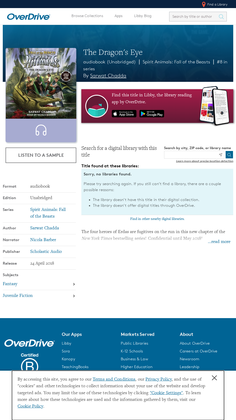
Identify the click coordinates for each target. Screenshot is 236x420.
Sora (66, 351)
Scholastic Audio (46, 252)
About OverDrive (195, 343)
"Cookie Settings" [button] (166, 393)
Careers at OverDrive (198, 351)
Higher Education (137, 366)
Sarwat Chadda (108, 75)
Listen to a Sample (41, 155)
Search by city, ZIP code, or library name (197, 148)
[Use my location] (220, 154)
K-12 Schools (132, 351)
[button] (88, 334)
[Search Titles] (222, 16)
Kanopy (68, 359)
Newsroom (189, 359)
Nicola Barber (43, 240)
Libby (66, 343)
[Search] (229, 154)
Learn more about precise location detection (204, 161)
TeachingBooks (75, 366)
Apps (119, 16)
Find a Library (216, 4)
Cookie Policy (30, 406)
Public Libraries (134, 343)
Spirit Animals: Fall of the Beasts (176, 62)
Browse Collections (87, 16)
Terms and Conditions (114, 379)
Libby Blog (142, 16)
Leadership (189, 366)
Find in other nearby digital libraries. (157, 219)
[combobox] (193, 16)
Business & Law (134, 359)
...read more (219, 242)
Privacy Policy (158, 379)
